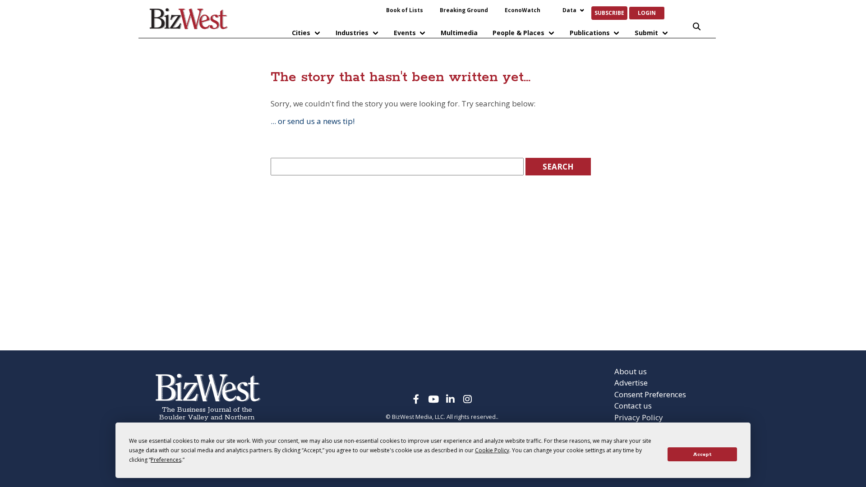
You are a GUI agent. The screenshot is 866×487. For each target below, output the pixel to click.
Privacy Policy (638, 417)
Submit (646, 32)
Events (405, 32)
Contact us (633, 405)
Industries (352, 32)
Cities (301, 32)
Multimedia (459, 32)
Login (647, 12)
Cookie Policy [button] (492, 450)
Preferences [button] (166, 460)
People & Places (518, 32)
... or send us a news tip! (313, 121)
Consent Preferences (650, 394)
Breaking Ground (464, 10)
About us (630, 371)
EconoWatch (522, 10)
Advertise (631, 382)
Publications (590, 32)
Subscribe (609, 12)
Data (569, 10)
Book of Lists (404, 10)
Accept (702, 454)
